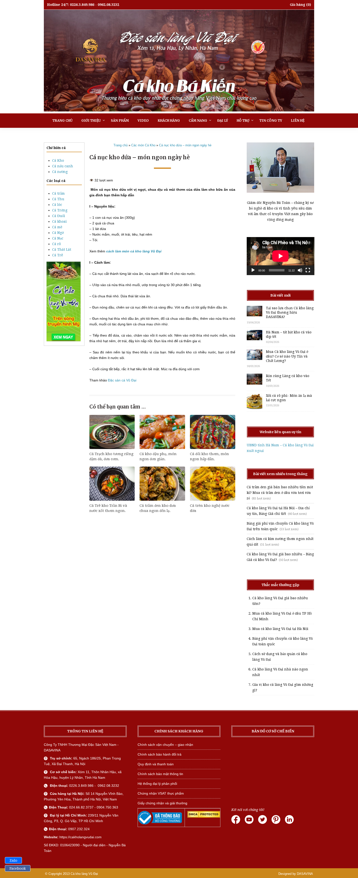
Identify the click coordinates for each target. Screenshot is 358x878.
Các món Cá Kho (143, 145)
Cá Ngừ (58, 233)
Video (143, 121)
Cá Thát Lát (61, 249)
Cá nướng (60, 172)
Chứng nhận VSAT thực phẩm (161, 793)
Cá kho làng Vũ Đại (84, 874)
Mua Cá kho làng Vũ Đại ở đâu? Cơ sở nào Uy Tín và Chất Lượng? (287, 356)
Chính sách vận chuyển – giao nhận (165, 745)
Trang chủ (62, 121)
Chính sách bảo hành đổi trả (159, 754)
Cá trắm (58, 193)
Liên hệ (297, 121)
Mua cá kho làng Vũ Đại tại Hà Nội (280, 629)
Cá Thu (58, 199)
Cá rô (56, 244)
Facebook (17, 868)
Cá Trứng (59, 210)
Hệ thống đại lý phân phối (157, 784)
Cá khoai (59, 221)
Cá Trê (57, 255)
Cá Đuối (58, 216)
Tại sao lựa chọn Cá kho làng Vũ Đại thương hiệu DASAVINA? (290, 312)
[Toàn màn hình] (307, 270)
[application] (280, 256)
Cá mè (57, 227)
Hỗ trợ (243, 121)
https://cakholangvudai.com (80, 837)
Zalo (13, 860)
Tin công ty (270, 121)
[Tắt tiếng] (300, 270)
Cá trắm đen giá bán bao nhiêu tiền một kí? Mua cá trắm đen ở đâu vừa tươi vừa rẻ (280, 492)
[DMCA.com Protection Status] (203, 816)
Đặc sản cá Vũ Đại (122, 380)
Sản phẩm (120, 121)
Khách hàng (169, 121)
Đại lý (222, 121)
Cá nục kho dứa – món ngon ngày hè (185, 145)
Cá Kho (58, 160)
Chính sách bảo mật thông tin (160, 774)
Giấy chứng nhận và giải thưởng (162, 803)
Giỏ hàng (297, 5)
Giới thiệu (91, 121)
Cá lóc (57, 205)
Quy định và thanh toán (156, 764)
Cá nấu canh (62, 166)
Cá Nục (57, 238)
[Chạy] (253, 270)
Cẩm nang (198, 121)
